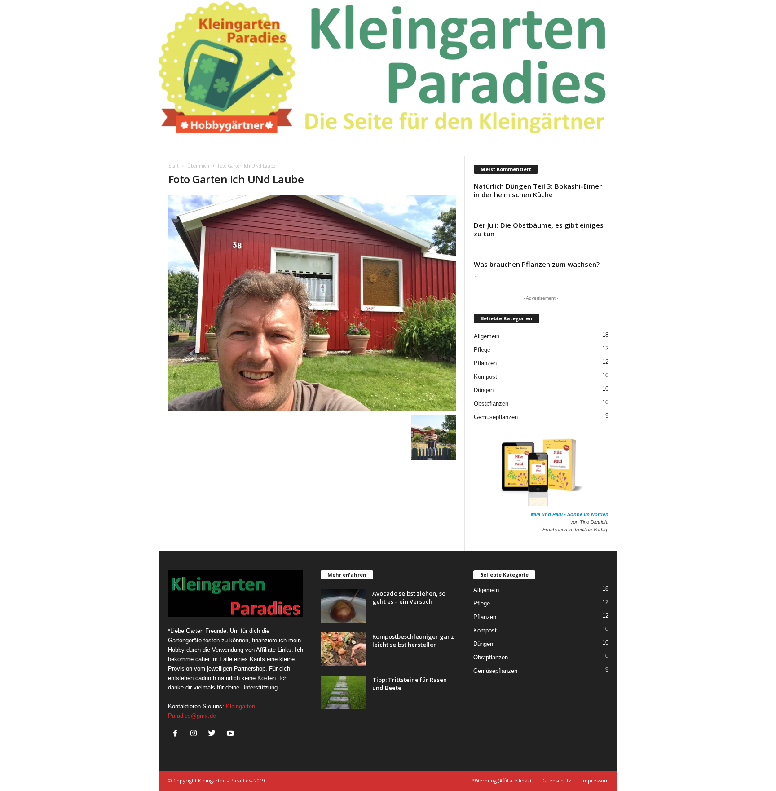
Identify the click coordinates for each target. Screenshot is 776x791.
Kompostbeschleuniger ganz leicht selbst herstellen (413, 640)
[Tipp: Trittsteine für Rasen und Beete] (343, 692)
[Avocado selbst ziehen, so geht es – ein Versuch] (343, 606)
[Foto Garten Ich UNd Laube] (312, 303)
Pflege (482, 349)
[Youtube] (231, 734)
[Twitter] (214, 734)
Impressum (595, 780)
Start (173, 166)
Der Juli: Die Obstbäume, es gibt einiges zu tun (539, 229)
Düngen (484, 390)
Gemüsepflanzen (496, 417)
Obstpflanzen (491, 403)
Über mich (198, 166)
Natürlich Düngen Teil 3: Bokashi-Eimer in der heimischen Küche (538, 190)
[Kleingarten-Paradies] (388, 67)
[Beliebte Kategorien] (506, 325)
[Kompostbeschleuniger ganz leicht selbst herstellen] (343, 649)
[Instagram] (195, 734)
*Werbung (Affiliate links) (501, 780)
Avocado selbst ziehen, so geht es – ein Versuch (408, 597)
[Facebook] (177, 734)
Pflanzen (485, 363)
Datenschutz (556, 780)
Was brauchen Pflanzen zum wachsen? (537, 264)
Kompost (485, 376)
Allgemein (486, 336)
